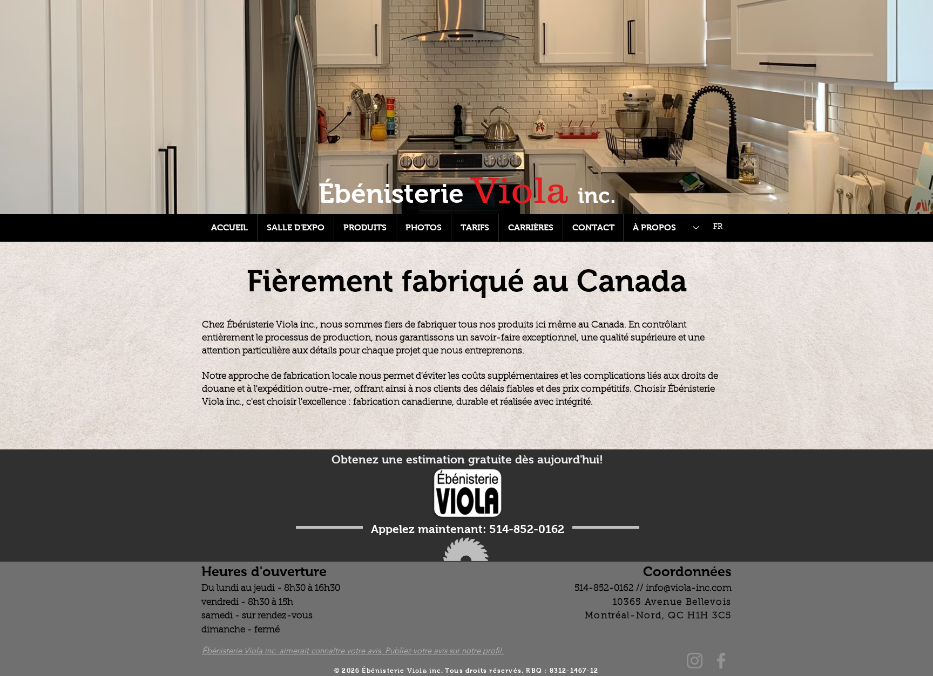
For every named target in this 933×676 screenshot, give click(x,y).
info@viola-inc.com (689, 588)
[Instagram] (694, 660)
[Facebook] (721, 660)
